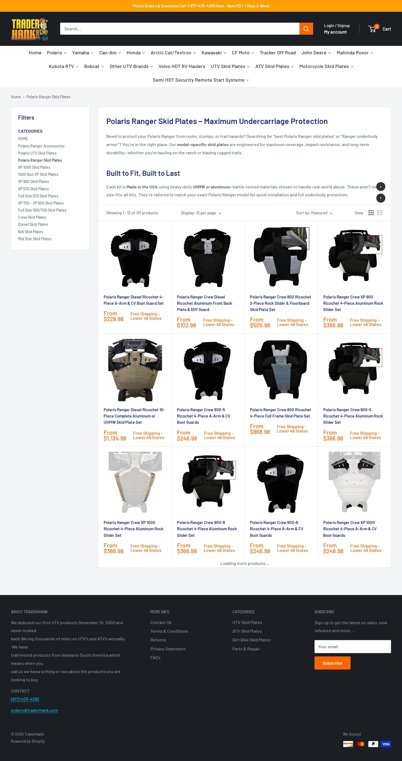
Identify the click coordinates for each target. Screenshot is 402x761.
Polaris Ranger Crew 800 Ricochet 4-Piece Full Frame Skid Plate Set (280, 412)
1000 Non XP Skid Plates (38, 174)
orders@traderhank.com (34, 710)
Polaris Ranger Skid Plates (49, 96)
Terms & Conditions (169, 630)
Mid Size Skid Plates (34, 238)
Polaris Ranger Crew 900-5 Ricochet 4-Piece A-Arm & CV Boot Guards (203, 416)
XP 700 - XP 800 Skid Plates (41, 203)
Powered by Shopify (28, 741)
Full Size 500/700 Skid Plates (42, 210)
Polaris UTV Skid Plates (37, 153)
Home (16, 96)
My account (335, 31)
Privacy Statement (168, 648)
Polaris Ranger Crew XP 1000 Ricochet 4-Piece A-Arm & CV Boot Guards (350, 529)
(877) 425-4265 (25, 698)
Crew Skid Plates (32, 217)
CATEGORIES (30, 131)
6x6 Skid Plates (30, 231)
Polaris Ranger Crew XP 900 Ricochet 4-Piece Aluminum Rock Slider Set (353, 303)
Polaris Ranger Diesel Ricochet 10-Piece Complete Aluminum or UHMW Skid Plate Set (134, 416)
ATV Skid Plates (247, 630)
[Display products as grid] (371, 212)
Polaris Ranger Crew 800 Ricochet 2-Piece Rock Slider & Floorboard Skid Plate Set (280, 303)
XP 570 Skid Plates (33, 188)
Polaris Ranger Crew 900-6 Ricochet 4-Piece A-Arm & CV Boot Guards (276, 529)
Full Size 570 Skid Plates (38, 196)
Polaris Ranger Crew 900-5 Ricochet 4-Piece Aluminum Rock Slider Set (353, 416)
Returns (158, 639)
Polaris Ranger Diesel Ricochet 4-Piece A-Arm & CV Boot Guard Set (134, 300)
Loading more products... (244, 563)
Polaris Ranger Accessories (41, 146)
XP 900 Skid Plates (33, 181)
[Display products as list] (380, 212)
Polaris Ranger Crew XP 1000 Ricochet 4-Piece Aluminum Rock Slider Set (134, 529)
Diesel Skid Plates (33, 224)
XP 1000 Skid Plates (34, 167)
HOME (23, 138)
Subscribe (332, 662)
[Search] (306, 29)
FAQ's (155, 657)
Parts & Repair (246, 648)
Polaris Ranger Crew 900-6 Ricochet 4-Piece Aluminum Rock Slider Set (207, 529)
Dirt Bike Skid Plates (251, 639)
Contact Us (160, 622)
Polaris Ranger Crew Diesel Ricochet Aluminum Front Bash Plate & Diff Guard (204, 303)
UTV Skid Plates (247, 622)
